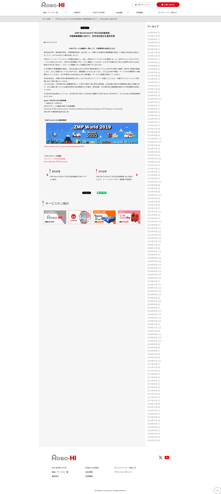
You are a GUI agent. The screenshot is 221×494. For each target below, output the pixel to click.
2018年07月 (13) (154, 340)
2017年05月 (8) (153, 387)
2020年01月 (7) (153, 281)
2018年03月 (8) (153, 354)
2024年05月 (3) (153, 108)
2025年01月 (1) (153, 82)
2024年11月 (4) (153, 88)
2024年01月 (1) (153, 122)
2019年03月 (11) (154, 314)
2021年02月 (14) (154, 238)
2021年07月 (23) (154, 221)
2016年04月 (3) (153, 430)
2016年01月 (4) (153, 440)
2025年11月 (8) (153, 55)
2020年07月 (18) (154, 261)
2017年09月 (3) (153, 374)
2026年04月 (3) (153, 45)
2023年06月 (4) (153, 145)
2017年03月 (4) (153, 393)
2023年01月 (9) (153, 161)
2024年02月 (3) (153, 118)
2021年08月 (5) (153, 218)
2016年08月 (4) (153, 417)
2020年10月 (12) (154, 251)
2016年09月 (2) (153, 413)
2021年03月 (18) (154, 234)
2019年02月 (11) (154, 317)
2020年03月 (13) (154, 274)
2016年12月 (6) (153, 403)
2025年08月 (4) (153, 65)
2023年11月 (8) (153, 128)
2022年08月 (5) (153, 178)
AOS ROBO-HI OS (59, 467)
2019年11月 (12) (154, 287)
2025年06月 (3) (153, 69)
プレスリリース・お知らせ (167, 12)
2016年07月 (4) (153, 420)
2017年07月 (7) (153, 380)
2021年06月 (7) (153, 224)
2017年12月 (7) (153, 364)
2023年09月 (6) (153, 135)
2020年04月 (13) (154, 271)
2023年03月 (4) (153, 155)
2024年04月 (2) (153, 112)
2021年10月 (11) (154, 211)
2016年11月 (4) (153, 407)
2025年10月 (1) (153, 59)
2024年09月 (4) (153, 95)
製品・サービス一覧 (50, 12)
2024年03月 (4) (153, 115)
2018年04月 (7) (153, 350)
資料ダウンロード (144, 4)
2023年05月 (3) (153, 148)
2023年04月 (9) (153, 151)
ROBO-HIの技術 (99, 12)
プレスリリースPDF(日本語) (54, 159)
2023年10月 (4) (153, 132)
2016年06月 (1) (153, 423)
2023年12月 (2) (153, 125)
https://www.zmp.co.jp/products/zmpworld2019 (64, 146)
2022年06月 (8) (153, 185)
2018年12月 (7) (153, 324)
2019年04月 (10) (154, 311)
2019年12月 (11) (154, 284)
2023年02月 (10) (154, 158)
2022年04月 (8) (153, 191)
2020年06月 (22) (154, 264)
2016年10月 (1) (153, 410)
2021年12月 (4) (153, 204)
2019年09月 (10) (154, 294)
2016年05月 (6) (153, 427)
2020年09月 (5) (153, 254)
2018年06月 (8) (153, 344)
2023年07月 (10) (154, 141)
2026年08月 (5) (153, 32)
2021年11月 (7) (153, 208)
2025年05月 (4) (153, 72)
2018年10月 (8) (153, 330)
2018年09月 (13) (154, 334)
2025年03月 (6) (153, 75)
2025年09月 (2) (153, 62)
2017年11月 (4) (153, 367)
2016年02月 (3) (153, 437)
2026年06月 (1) (153, 39)
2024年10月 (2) (153, 92)
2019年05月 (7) (153, 307)
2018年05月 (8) (153, 347)
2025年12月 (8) (153, 52)
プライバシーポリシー (123, 472)
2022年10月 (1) (153, 171)
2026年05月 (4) (153, 42)
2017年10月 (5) (153, 370)
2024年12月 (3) (153, 85)
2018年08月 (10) (154, 337)
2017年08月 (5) (153, 377)
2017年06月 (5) (153, 383)
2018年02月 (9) (153, 357)
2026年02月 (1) (153, 49)
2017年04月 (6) (153, 390)
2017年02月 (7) (153, 397)
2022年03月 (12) (154, 195)
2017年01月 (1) (153, 400)
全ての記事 (47, 19)
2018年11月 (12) (154, 327)
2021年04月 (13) (154, 231)
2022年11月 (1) (153, 168)
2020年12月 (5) (153, 244)
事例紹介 (77, 12)
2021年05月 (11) (154, 228)
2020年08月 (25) (154, 257)
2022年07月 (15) (154, 181)
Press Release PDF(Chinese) (55, 161)
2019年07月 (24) (154, 301)
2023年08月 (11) (154, 138)
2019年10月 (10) (154, 291)
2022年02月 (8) (153, 198)
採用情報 (139, 12)
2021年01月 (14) (154, 241)
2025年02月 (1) (153, 78)
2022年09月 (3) (153, 175)
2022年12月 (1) (153, 165)
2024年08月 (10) (154, 98)
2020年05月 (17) (154, 268)
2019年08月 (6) (153, 297)
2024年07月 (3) (153, 102)
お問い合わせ (169, 4)
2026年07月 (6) (153, 35)
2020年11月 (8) (153, 248)
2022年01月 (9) (153, 201)
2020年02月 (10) (154, 277)
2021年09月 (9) (153, 214)
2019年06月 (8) (153, 304)
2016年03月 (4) (153, 433)
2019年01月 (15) (154, 320)
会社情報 (119, 12)
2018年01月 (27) (154, 360)
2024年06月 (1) (153, 105)
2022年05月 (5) (153, 188)
